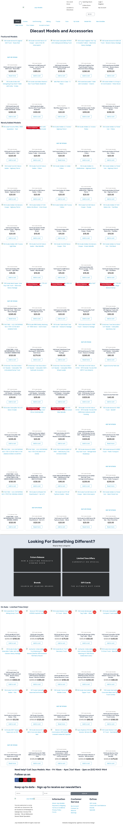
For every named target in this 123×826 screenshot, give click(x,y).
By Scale (76, 21)
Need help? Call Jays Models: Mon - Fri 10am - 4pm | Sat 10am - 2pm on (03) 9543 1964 (61, 769)
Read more (12, 76)
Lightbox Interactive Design (86, 823)
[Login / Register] (96, 3)
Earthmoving (37, 21)
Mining (48, 21)
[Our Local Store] (64, 3)
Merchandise (100, 21)
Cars (66, 21)
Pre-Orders (30, 25)
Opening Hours (87, 2)
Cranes (25, 21)
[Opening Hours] (80, 3)
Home (17, 21)
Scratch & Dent (44, 25)
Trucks (58, 21)
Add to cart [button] (37, 76)
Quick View (12, 59)
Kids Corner (19, 25)
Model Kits (87, 21)
